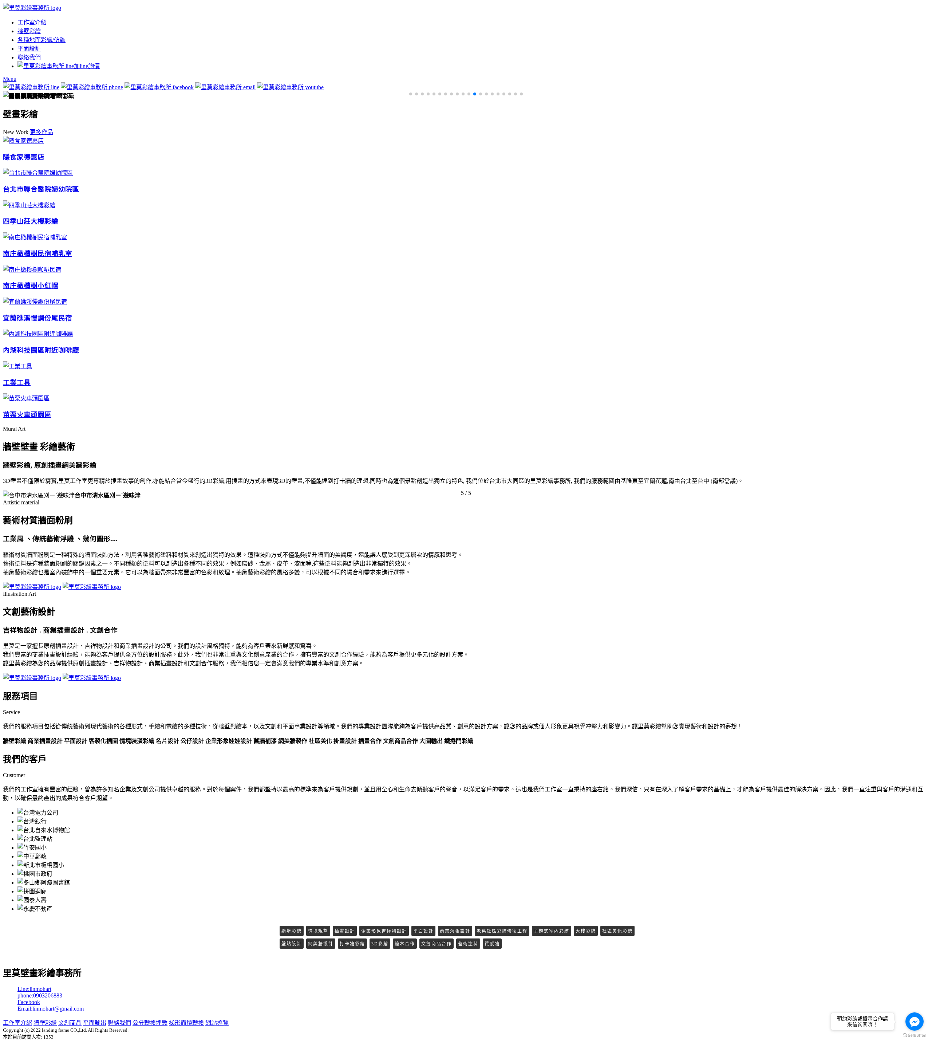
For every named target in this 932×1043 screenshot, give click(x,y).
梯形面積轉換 (186, 1023)
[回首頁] (32, 8)
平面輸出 (94, 1023)
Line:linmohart (34, 989)
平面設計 (29, 49)
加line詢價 (87, 66)
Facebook (28, 1002)
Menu (9, 79)
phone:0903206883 (39, 995)
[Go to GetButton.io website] (914, 1035)
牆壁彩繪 (29, 31)
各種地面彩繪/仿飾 (41, 40)
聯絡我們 (29, 57)
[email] (225, 87)
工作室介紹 (32, 22)
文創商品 (70, 1023)
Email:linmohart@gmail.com (50, 1008)
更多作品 (41, 132)
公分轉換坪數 (150, 1023)
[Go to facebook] (914, 1021)
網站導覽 (217, 1023)
